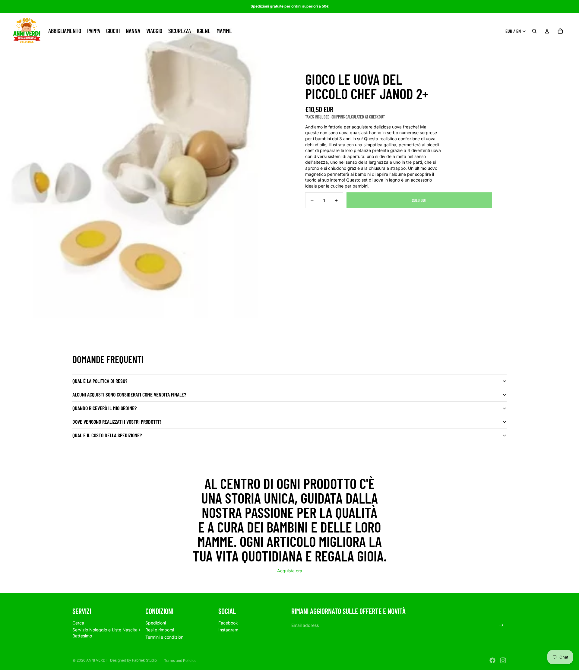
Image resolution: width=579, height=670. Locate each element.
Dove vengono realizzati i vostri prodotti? (116, 421)
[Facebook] (492, 660)
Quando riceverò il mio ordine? (104, 408)
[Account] (547, 31)
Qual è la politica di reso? (99, 381)
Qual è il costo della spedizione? (107, 435)
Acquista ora (289, 570)
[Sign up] (501, 625)
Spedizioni (155, 622)
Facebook (228, 622)
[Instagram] (503, 660)
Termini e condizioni (164, 637)
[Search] (534, 31)
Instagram (228, 629)
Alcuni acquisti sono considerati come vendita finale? (129, 394)
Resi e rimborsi (159, 629)
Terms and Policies (180, 660)
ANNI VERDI (96, 660)
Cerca (78, 622)
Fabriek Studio (144, 660)
